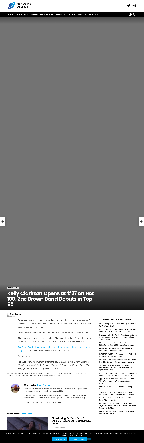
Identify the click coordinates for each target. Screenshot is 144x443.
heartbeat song (55, 374)
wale (40, 376)
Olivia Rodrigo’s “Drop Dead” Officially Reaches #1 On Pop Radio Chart (71, 421)
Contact (71, 14)
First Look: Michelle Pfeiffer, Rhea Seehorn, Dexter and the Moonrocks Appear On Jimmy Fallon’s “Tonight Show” (118, 337)
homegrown (71, 374)
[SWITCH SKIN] (130, 14)
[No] (88, 439)
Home (10, 14)
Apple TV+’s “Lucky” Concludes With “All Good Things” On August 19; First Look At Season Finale (116, 381)
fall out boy (40, 374)
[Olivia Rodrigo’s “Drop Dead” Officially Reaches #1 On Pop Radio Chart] (27, 428)
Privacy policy (78, 439)
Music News (21, 14)
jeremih (82, 374)
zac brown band (52, 376)
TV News (33, 14)
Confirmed (60, 439)
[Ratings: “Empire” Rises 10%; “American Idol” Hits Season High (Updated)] (141, 221)
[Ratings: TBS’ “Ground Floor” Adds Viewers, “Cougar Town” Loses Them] (2, 221)
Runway (59, 14)
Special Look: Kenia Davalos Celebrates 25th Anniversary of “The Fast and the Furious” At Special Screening (116, 367)
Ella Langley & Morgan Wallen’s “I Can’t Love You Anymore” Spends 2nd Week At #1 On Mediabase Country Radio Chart (117, 406)
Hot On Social (46, 14)
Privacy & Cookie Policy (88, 14)
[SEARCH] (135, 14)
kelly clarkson (29, 376)
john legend (14, 376)
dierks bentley (25, 374)
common (13, 374)
